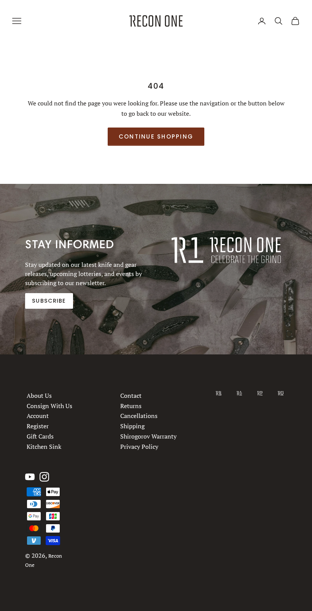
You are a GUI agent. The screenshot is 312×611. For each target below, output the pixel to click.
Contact (131, 395)
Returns (131, 406)
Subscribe (49, 301)
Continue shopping (156, 136)
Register (38, 426)
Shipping (132, 426)
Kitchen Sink (44, 446)
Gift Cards (40, 436)
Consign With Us (49, 406)
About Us (39, 395)
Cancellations (139, 416)
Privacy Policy (139, 446)
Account (38, 416)
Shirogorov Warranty (148, 436)
